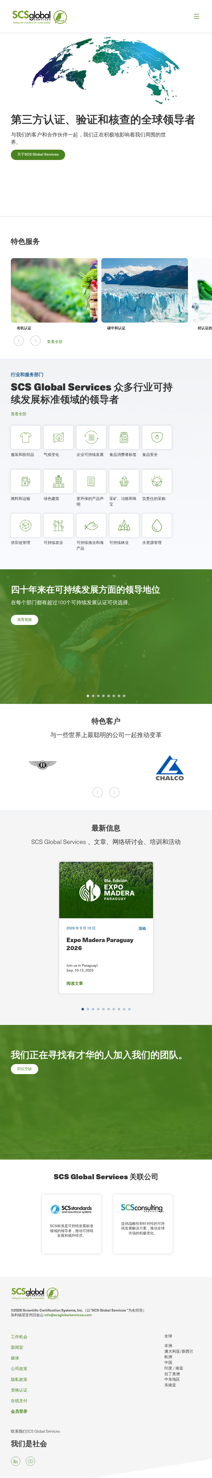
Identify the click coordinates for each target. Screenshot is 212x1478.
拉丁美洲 (172, 1373)
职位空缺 (24, 1068)
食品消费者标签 (123, 454)
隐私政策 (19, 1379)
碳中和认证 (34, 327)
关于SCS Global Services (38, 154)
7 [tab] (119, 696)
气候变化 (51, 454)
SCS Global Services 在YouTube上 (30, 1461)
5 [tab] (108, 696)
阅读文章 (74, 983)
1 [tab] (88, 696)
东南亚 (170, 1384)
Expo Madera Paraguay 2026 (99, 943)
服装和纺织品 (22, 454)
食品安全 (150, 454)
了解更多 (24, 639)
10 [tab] (129, 1009)
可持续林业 (119, 542)
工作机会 (19, 1336)
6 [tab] (113, 696)
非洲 (168, 1345)
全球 (168, 1335)
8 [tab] (124, 696)
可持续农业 (53, 542)
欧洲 (168, 1356)
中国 (168, 1362)
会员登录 (19, 1411)
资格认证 (19, 1390)
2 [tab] (93, 696)
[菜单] (195, 16)
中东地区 (172, 1379)
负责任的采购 (153, 498)
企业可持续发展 (90, 454)
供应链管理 (20, 542)
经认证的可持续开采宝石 (136, 327)
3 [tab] (98, 696)
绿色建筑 (51, 498)
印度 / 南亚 (173, 1368)
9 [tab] (124, 1009)
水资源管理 (152, 542)
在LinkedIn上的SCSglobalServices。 (15, 1461)
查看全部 (55, 341)
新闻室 (17, 1347)
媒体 (15, 1357)
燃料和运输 (20, 498)
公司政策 (19, 1368)
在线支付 (19, 1400)
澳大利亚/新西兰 (178, 1351)
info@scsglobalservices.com (68, 1314)
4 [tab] (103, 696)
